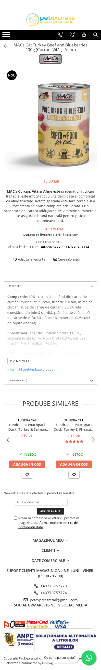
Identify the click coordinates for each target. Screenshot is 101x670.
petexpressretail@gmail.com (53, 599)
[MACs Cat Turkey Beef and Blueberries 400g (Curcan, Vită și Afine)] (50, 121)
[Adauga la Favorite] (27, 475)
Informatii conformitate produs (30, 369)
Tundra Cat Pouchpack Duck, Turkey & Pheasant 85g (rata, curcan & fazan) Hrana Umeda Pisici (74, 427)
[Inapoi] (3, 46)
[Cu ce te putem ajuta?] (88, 657)
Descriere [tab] (14, 286)
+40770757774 (53, 592)
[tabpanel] (50, 121)
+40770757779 (53, 585)
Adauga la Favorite (31, 259)
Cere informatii (68, 259)
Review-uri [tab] (17, 380)
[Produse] (6, 36)
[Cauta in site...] (95, 35)
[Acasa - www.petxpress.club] (50, 19)
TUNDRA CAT (27, 420)
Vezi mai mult (19, 361)
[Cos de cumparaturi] (84, 35)
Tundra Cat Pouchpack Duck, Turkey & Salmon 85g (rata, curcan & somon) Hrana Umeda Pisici (27, 427)
